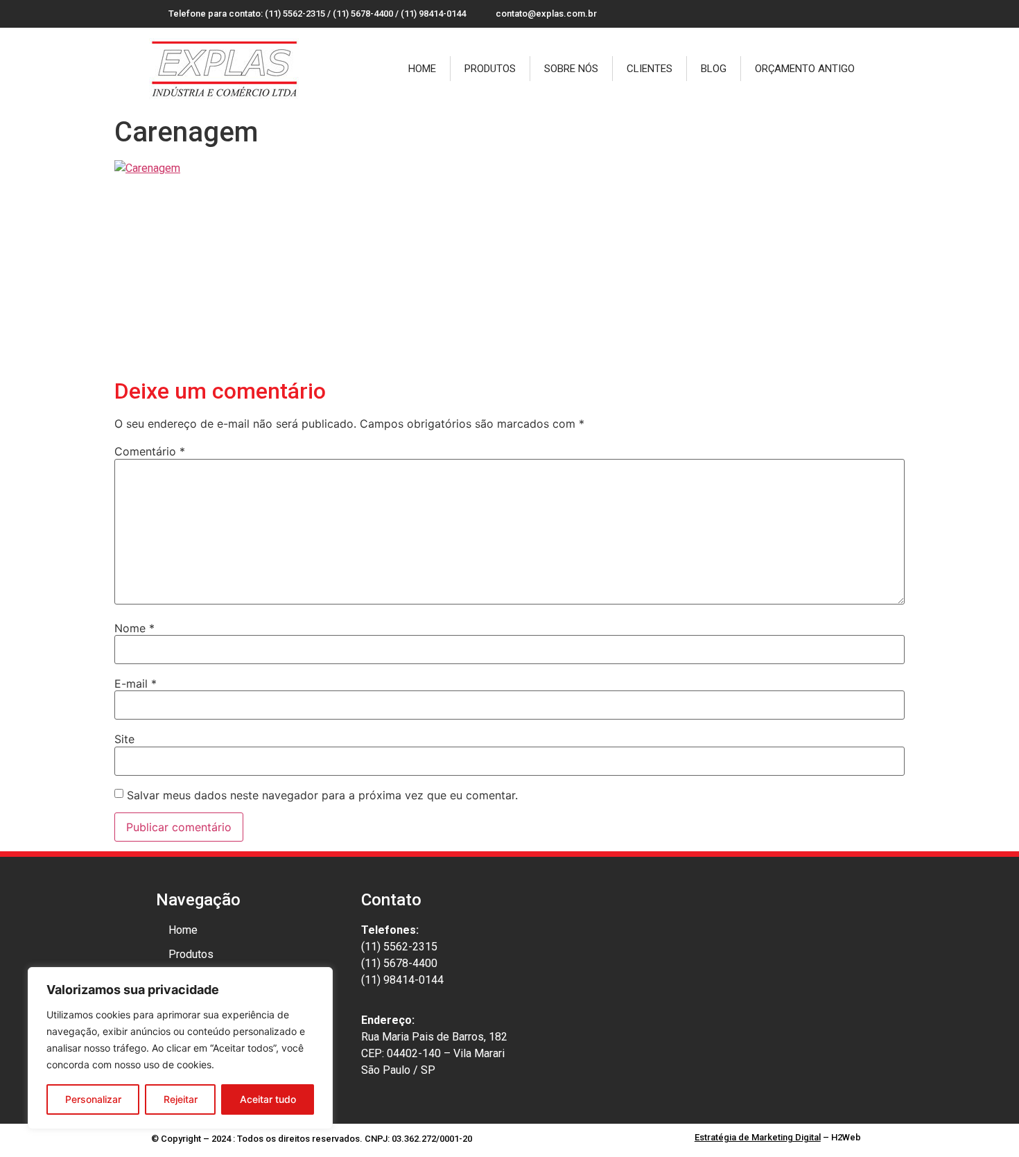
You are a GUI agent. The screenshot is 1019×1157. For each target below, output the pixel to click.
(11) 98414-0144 (402, 979)
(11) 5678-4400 (399, 963)
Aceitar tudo (268, 1099)
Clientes (649, 68)
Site (124, 739)
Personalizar (93, 1099)
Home (422, 68)
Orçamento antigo (805, 68)
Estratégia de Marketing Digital (758, 1137)
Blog (713, 68)
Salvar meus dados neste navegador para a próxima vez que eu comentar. (322, 795)
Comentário (149, 451)
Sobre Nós (571, 68)
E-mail (135, 683)
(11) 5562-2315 (399, 946)
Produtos (490, 68)
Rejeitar (181, 1099)
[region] (180, 1048)
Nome (134, 628)
